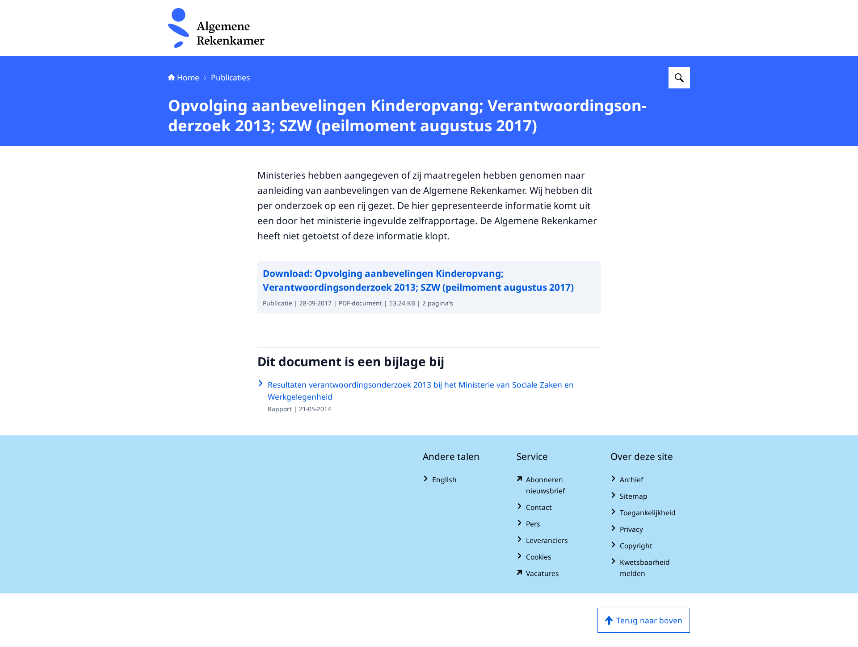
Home (188, 77)
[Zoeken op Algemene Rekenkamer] (679, 77)
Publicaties (230, 77)
